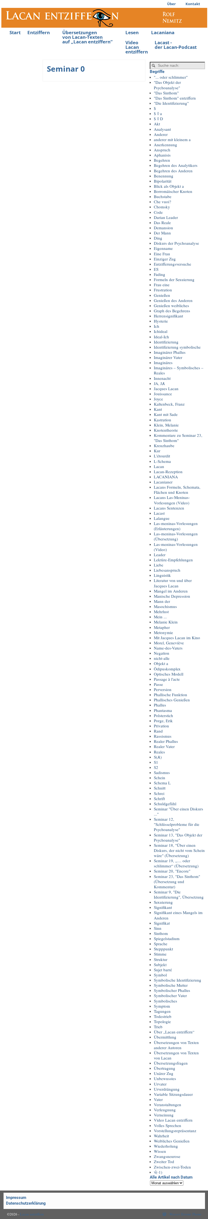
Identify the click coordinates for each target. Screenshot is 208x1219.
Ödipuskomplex (167, 668)
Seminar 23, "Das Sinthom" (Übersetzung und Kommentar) (177, 881)
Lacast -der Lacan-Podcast (176, 44)
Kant (158, 409)
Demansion (163, 227)
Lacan (159, 466)
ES (156, 269)
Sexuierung (163, 902)
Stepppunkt (163, 948)
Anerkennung (165, 144)
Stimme (160, 954)
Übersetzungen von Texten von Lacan (176, 1055)
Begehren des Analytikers (175, 165)
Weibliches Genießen (172, 1141)
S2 (156, 767)
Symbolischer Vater (170, 995)
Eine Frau (162, 253)
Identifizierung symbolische (177, 347)
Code (158, 212)
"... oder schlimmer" (171, 77)
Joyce (158, 399)
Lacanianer (163, 482)
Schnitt (159, 788)
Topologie (162, 1021)
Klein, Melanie (166, 425)
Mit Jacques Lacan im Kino (177, 637)
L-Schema (162, 461)
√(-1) (158, 1172)
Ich (156, 326)
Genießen (162, 295)
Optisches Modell (168, 674)
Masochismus (165, 606)
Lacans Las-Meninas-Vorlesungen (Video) (172, 500)
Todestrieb (162, 1016)
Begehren (162, 160)
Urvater (160, 1084)
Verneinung (164, 1115)
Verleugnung (165, 1109)
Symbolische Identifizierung (177, 980)
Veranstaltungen (167, 1104)
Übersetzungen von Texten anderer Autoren (176, 1045)
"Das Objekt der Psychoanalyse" (167, 84)
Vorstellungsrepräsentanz (175, 1130)
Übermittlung (165, 1037)
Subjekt (160, 964)
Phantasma (163, 710)
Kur (157, 450)
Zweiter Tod (164, 1161)
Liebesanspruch (167, 570)
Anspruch (162, 149)
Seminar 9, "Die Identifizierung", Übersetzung (179, 894)
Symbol (160, 975)
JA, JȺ (159, 383)
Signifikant (163, 907)
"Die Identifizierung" (171, 103)
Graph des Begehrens (172, 310)
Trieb (158, 1026)
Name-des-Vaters (168, 648)
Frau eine (162, 284)
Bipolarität (162, 181)
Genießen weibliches (171, 305)
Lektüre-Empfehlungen (173, 559)
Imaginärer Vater (168, 357)
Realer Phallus (166, 741)
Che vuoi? (162, 201)
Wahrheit (161, 1135)
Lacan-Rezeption (168, 471)
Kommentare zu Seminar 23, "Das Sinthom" (178, 437)
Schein (159, 777)
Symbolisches (165, 1001)
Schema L (162, 782)
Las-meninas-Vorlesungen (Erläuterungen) (176, 526)
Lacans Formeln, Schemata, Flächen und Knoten (177, 489)
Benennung (163, 176)
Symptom (162, 1006)
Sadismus (162, 772)
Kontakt (193, 3)
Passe (158, 684)
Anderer (161, 134)
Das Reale (162, 222)
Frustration (163, 289)
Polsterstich (163, 715)
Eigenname (163, 248)
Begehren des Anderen (173, 170)
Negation (161, 653)
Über (171, 3)
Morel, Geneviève (169, 642)
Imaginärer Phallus (170, 352)
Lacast (159, 513)
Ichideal (160, 331)
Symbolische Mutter (171, 985)
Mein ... (160, 616)
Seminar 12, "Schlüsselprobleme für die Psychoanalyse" (176, 824)
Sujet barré (163, 969)
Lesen (132, 32)
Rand (158, 731)
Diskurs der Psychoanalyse (176, 243)
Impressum (16, 1197)
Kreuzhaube (164, 445)
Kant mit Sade (166, 414)
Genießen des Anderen (173, 300)
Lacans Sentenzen (169, 508)
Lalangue (162, 518)
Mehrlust (161, 611)
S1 (156, 762)
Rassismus (162, 736)
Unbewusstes (165, 1078)
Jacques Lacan (166, 388)
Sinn (157, 928)
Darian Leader (166, 217)
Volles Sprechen (167, 1125)
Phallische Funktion (170, 694)
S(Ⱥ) (158, 757)
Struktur (160, 959)
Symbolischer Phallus (172, 990)
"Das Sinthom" (166, 93)
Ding (158, 238)
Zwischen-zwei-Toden (172, 1167)
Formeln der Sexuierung (174, 279)
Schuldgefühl (165, 803)
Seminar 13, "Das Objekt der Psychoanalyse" (178, 837)
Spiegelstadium (167, 938)
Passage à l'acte (167, 679)
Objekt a (161, 663)
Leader (159, 554)
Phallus (160, 705)
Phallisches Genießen (172, 699)
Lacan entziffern (32, 1214)
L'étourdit (162, 456)
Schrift (159, 798)
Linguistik (162, 575)
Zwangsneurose (167, 1156)
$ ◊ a (158, 113)
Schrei (159, 793)
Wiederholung (166, 1146)
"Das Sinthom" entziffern (175, 98)
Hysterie (161, 321)
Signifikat (162, 923)
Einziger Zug (165, 259)
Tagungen (162, 1011)
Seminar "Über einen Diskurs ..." (178, 811)
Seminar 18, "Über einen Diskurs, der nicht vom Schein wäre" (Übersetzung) (179, 850)
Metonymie (163, 632)
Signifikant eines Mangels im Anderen (178, 915)
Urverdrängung (167, 1089)
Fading (159, 274)
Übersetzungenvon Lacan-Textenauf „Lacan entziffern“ (87, 37)
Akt (157, 123)
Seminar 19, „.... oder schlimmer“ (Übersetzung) (176, 863)
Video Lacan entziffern (136, 47)
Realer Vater (164, 746)
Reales (159, 752)
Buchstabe (162, 196)
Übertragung (164, 1068)
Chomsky (162, 206)
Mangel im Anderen (171, 591)
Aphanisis (162, 155)
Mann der (162, 601)
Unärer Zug (163, 1073)
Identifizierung (166, 342)
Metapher (162, 627)
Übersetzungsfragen (171, 1063)
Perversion (162, 689)
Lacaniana (162, 32)
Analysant (162, 129)
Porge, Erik (163, 720)
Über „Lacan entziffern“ (174, 1032)
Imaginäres (163, 362)
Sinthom (161, 933)
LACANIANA (166, 476)
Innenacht (162, 378)
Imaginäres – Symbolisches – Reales (178, 370)
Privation (161, 725)
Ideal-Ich (161, 336)
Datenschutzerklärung (26, 1203)
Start (15, 32)
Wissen (160, 1151)
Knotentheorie (166, 430)
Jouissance (163, 393)
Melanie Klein (166, 622)
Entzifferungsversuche (172, 264)
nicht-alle (162, 658)
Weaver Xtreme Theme (185, 1214)
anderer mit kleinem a (172, 139)
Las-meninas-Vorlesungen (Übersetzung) (176, 536)
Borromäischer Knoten (173, 191)
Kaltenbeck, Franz (169, 404)
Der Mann (162, 232)
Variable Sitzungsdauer (173, 1094)
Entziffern (38, 32)
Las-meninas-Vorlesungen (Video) (176, 547)
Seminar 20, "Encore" (172, 871)
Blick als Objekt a (169, 186)
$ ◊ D (158, 118)
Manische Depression (172, 596)
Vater (158, 1099)
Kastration (162, 419)
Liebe (158, 565)
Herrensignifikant (168, 316)
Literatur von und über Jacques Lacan (173, 583)
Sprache (160, 943)
